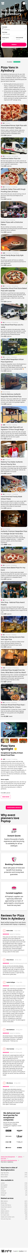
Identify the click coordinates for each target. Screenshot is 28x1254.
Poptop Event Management (8, 1156)
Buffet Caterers (5, 1213)
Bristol (2, 1189)
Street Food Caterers (6, 1207)
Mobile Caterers (5, 1211)
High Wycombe (5, 1173)
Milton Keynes (4, 1174)
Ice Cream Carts (5, 1215)
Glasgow (3, 1195)
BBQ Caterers (4, 1201)
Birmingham (4, 1185)
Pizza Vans (3, 1158)
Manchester (4, 1187)
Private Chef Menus (6, 1205)
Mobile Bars (4, 1203)
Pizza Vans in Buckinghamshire (9, 1160)
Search (18, 3)
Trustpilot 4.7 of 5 (20, 1251)
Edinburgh (3, 1193)
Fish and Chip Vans (6, 1219)
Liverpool (3, 1191)
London (3, 1183)
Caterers (20, 1156)
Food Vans (3, 1209)
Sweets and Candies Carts (7, 1217)
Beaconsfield (4, 1176)
